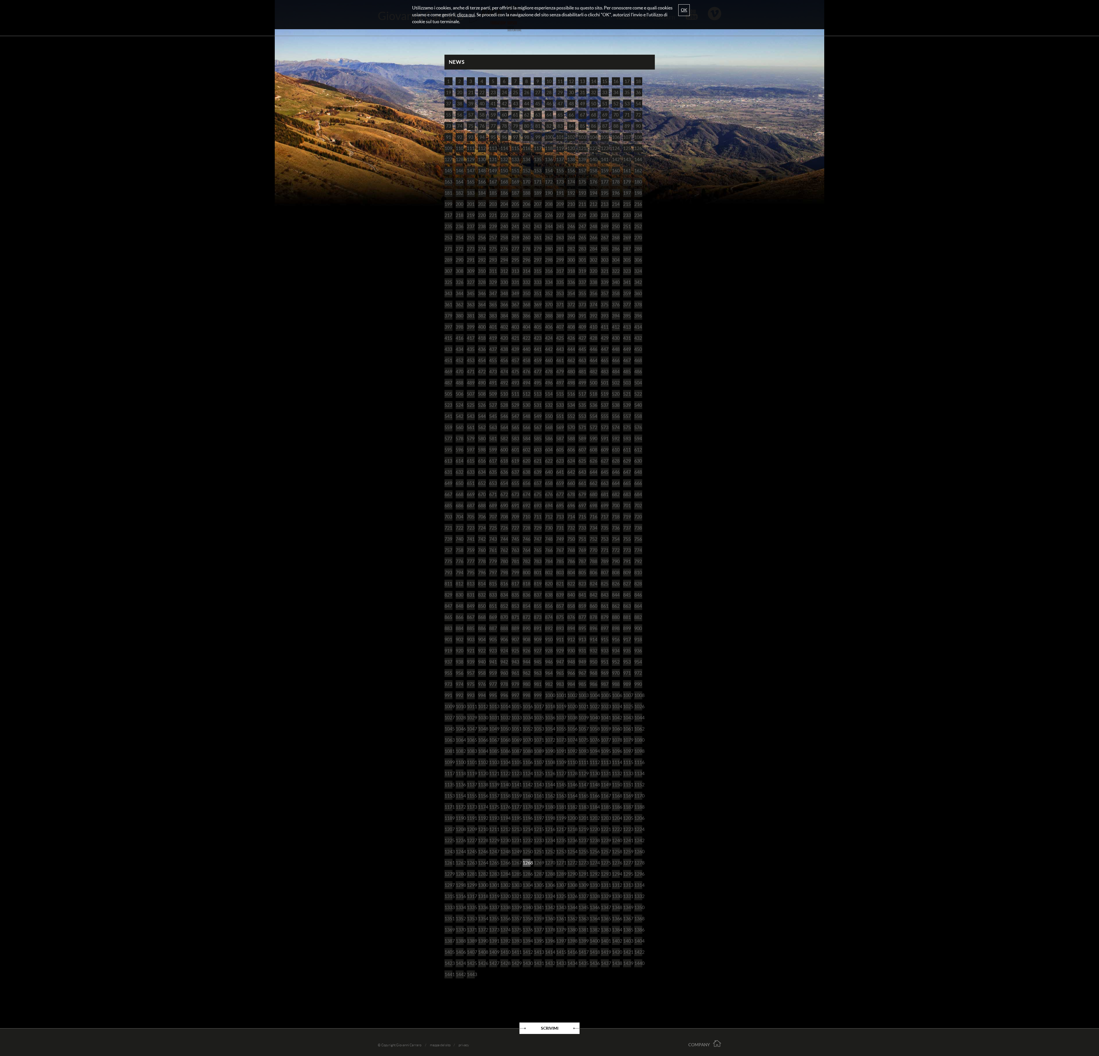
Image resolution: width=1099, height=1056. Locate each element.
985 (582, 684)
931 (582, 650)
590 (593, 438)
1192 (482, 818)
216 (638, 204)
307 (448, 271)
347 (493, 293)
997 (515, 695)
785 (560, 561)
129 (471, 159)
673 (515, 494)
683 (627, 494)
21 (470, 92)
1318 (482, 896)
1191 (471, 818)
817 (515, 583)
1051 (515, 728)
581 (493, 438)
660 (571, 483)
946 (549, 661)
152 (526, 170)
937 (448, 661)
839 (560, 594)
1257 (605, 851)
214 (616, 204)
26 (526, 92)
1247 (493, 851)
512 (526, 393)
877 (582, 617)
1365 (605, 918)
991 (448, 695)
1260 (638, 851)
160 (616, 170)
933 (604, 650)
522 (638, 393)
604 (549, 449)
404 (526, 326)
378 (638, 304)
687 (471, 505)
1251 (538, 851)
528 (504, 405)
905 (493, 639)
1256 (594, 851)
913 (582, 639)
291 (471, 259)
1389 (471, 941)
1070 (527, 740)
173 (560, 181)
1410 (504, 952)
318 (571, 271)
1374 (504, 929)
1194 (504, 818)
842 (593, 594)
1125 (538, 773)
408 (571, 326)
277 (515, 248)
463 (582, 360)
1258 (616, 851)
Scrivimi (549, 1028)
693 (537, 505)
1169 (627, 795)
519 (604, 393)
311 (493, 271)
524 (459, 405)
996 (504, 695)
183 (471, 193)
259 (515, 237)
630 (638, 460)
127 (448, 159)
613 (448, 460)
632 (459, 472)
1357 (515, 918)
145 (448, 170)
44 (526, 103)
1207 (448, 829)
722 (459, 527)
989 (627, 684)
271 (448, 248)
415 (448, 338)
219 (471, 215)
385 (515, 315)
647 (627, 472)
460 (549, 360)
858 (571, 606)
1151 (627, 784)
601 (515, 449)
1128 (571, 773)
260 (526, 237)
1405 (448, 952)
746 (526, 539)
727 (515, 527)
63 (537, 114)
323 (627, 271)
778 (482, 561)
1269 (538, 862)
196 (616, 193)
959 (493, 673)
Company (699, 1044)
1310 (594, 885)
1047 (471, 728)
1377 (538, 929)
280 (549, 248)
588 (571, 438)
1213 (515, 829)
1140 (504, 784)
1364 (594, 918)
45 (537, 103)
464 (593, 360)
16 (615, 81)
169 (515, 181)
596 (459, 449)
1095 (605, 751)
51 (604, 103)
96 (504, 137)
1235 (560, 840)
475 (515, 371)
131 (493, 159)
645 (604, 472)
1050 (504, 728)
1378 (549, 929)
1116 (638, 762)
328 (482, 282)
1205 (627, 818)
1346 (594, 907)
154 (549, 170)
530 (526, 405)
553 (582, 416)
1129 (582, 773)
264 (571, 237)
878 (593, 617)
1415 (560, 952)
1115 (627, 762)
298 (549, 259)
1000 (549, 695)
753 (604, 539)
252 (638, 226)
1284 (504, 874)
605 (560, 449)
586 (549, 438)
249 (604, 226)
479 (560, 371)
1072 (549, 740)
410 (593, 326)
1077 (605, 740)
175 (582, 181)
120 (571, 148)
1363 (582, 918)
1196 (527, 818)
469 (448, 371)
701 (627, 505)
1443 (471, 974)
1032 (504, 717)
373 (582, 304)
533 (560, 405)
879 (604, 617)
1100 (460, 762)
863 (627, 606)
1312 (616, 885)
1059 (605, 728)
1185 (605, 807)
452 (459, 360)
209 (560, 204)
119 (560, 148)
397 (448, 326)
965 (560, 673)
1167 (605, 795)
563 (493, 427)
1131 (605, 773)
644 (593, 472)
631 (448, 472)
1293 (605, 874)
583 (515, 438)
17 (627, 81)
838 (549, 594)
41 (493, 103)
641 (560, 472)
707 (493, 516)
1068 (504, 740)
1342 (549, 907)
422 (526, 338)
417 (471, 338)
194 (593, 193)
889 (515, 628)
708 (504, 516)
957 (471, 673)
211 (582, 204)
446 (593, 349)
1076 (594, 740)
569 (560, 427)
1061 (627, 728)
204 (504, 204)
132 (504, 159)
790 (616, 561)
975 (471, 684)
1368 (638, 918)
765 (537, 550)
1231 (515, 840)
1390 (482, 941)
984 (571, 684)
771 (604, 550)
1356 (504, 918)
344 (459, 293)
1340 (527, 907)
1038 (571, 717)
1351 (448, 918)
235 (448, 226)
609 (604, 449)
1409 (493, 952)
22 (482, 92)
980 (526, 684)
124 (616, 148)
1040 (594, 717)
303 (604, 259)
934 (616, 650)
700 (616, 505)
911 (560, 639)
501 (604, 382)
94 (482, 137)
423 (537, 338)
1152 (638, 784)
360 (638, 293)
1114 (616, 762)
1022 (594, 706)
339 (604, 282)
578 (459, 438)
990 (638, 684)
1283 (493, 874)
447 (604, 349)
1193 (493, 818)
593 (627, 438)
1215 (538, 829)
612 (638, 449)
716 (593, 516)
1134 (638, 773)
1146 (571, 784)
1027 (448, 717)
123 (604, 148)
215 (627, 204)
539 (627, 405)
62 (526, 114)
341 (627, 282)
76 (482, 126)
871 (515, 617)
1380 (571, 929)
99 (537, 137)
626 (593, 460)
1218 (571, 829)
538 (616, 405)
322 (616, 271)
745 (515, 539)
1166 (594, 795)
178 (616, 181)
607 (582, 449)
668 (459, 494)
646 (616, 472)
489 (471, 382)
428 (593, 338)
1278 (638, 862)
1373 (493, 929)
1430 (527, 963)
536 (593, 405)
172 (549, 181)
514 (549, 393)
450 (638, 349)
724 (482, 527)
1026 (638, 706)
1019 (560, 706)
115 (515, 148)
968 (593, 673)
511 (515, 393)
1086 (504, 751)
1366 (616, 918)
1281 (471, 874)
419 (493, 338)
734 (593, 527)
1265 (493, 862)
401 (493, 326)
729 (537, 527)
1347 (605, 907)
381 (471, 315)
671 (493, 494)
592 (616, 438)
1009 (448, 706)
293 (493, 259)
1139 (493, 784)
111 (471, 148)
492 (504, 382)
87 (604, 126)
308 (459, 271)
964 (549, 673)
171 (537, 181)
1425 (471, 963)
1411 (515, 952)
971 (627, 673)
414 (638, 326)
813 (471, 583)
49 (582, 103)
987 (604, 684)
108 (638, 137)
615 (471, 460)
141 (604, 159)
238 (482, 226)
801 (537, 572)
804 (571, 572)
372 (571, 304)
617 (493, 460)
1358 (527, 918)
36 (638, 92)
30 (571, 92)
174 (571, 181)
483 (604, 371)
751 (582, 539)
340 (616, 282)
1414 (549, 952)
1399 (582, 941)
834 (504, 594)
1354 (482, 918)
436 (482, 349)
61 (515, 114)
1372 (482, 929)
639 (537, 472)
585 (537, 438)
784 (549, 561)
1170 (638, 795)
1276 (616, 862)
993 (471, 695)
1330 (616, 896)
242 (526, 226)
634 (482, 472)
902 (459, 639)
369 (537, 304)
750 (571, 539)
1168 (616, 795)
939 (471, 661)
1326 (571, 896)
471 (471, 371)
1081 (448, 751)
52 (615, 103)
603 (537, 449)
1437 (605, 963)
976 (482, 684)
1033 (515, 717)
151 (515, 170)
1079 (627, 740)
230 (593, 215)
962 (526, 673)
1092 (571, 751)
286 (616, 248)
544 (482, 416)
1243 (448, 851)
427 (582, 338)
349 (515, 293)
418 (482, 338)
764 (526, 550)
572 (593, 427)
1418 (594, 952)
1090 (549, 751)
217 (448, 215)
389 (560, 315)
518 (593, 393)
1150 (616, 784)
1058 (594, 728)
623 (560, 460)
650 (459, 483)
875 (560, 617)
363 (471, 304)
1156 (482, 795)
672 (504, 494)
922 (482, 650)
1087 (515, 751)
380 (459, 315)
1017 (538, 706)
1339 (515, 907)
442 (549, 349)
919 (448, 650)
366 (504, 304)
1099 (448, 762)
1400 (594, 941)
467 (627, 360)
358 (616, 293)
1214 (527, 829)
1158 (504, 795)
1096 (616, 751)
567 (537, 427)
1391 (493, 941)
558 (638, 416)
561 (471, 427)
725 (493, 527)
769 (582, 550)
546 (504, 416)
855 (537, 606)
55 (448, 114)
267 (604, 237)
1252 (549, 851)
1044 (638, 717)
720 (638, 516)
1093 (582, 751)
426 (571, 338)
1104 (504, 762)
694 (549, 505)
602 (526, 449)
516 (571, 393)
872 (526, 617)
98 (526, 137)
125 (627, 148)
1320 (504, 896)
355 (582, 293)
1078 (616, 740)
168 (504, 181)
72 (638, 114)
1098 (638, 751)
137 (560, 159)
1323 (538, 896)
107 (627, 137)
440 (526, 349)
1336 (482, 907)
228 (571, 215)
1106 (527, 762)
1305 (538, 885)
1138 (482, 784)
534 (571, 405)
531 (537, 405)
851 (493, 606)
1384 (616, 929)
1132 (616, 773)
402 (504, 326)
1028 (460, 717)
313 (515, 271)
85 (582, 126)
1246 (482, 851)
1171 (448, 807)
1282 (482, 874)
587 (560, 438)
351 (537, 293)
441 (537, 349)
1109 (560, 762)
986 (593, 684)
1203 (605, 818)
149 (493, 170)
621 (537, 460)
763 (515, 550)
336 (571, 282)
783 (537, 561)
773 (627, 550)
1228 (482, 840)
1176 (504, 807)
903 (471, 639)
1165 (582, 795)
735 (604, 527)
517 (582, 393)
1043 (627, 717)
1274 (594, 862)
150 (504, 170)
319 (582, 271)
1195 (515, 818)
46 (549, 103)
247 (582, 226)
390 (571, 315)
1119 (471, 773)
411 (604, 326)
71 (627, 114)
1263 (471, 862)
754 (616, 539)
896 (593, 628)
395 (627, 315)
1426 (482, 963)
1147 (582, 784)
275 (493, 248)
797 (493, 572)
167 (493, 181)
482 (593, 371)
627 (604, 460)
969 (604, 673)
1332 (638, 896)
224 (526, 215)
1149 (605, 784)
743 (493, 539)
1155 (471, 795)
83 (560, 126)
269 (627, 237)
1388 (460, 941)
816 (504, 583)
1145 (560, 784)
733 (582, 527)
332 (526, 282)
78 (504, 126)
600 (504, 449)
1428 (504, 963)
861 (604, 606)
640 (549, 472)
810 (638, 572)
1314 (638, 885)
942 (504, 661)
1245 (471, 851)
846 (638, 594)
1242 (638, 840)
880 (616, 617)
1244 (460, 851)
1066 (482, 740)
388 (549, 315)
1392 (504, 941)
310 (482, 271)
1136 (460, 784)
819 (537, 583)
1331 (627, 896)
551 (560, 416)
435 (471, 349)
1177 (515, 807)
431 (627, 338)
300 (571, 259)
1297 (448, 885)
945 (537, 661)
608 (593, 449)
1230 (504, 840)
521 (627, 393)
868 (482, 617)
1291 (582, 874)
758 (459, 550)
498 (571, 382)
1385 (627, 929)
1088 (527, 751)
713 (560, 516)
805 (582, 572)
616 (482, 460)
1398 (571, 941)
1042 (616, 717)
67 (582, 114)
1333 (448, 907)
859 (582, 606)
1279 (448, 874)
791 (627, 561)
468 (638, 360)
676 (549, 494)
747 (537, 539)
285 (604, 248)
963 (537, 673)
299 (560, 259)
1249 (515, 851)
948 (571, 661)
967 (582, 673)
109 (448, 148)
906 (504, 639)
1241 (627, 840)
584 (526, 438)
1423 (448, 963)
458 (526, 360)
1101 (471, 762)
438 (504, 349)
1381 (582, 929)
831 (471, 594)
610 (616, 449)
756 (638, 539)
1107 (538, 762)
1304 (527, 885)
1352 (460, 918)
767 (560, 550)
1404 (638, 941)
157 (582, 170)
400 (482, 326)
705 (471, 516)
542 (459, 416)
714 (571, 516)
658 (549, 483)
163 (448, 181)
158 (593, 170)
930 (571, 650)
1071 (538, 740)
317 (560, 271)
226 (549, 215)
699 (604, 505)
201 (471, 204)
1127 (560, 773)
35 (627, 92)
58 (482, 114)
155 (560, 170)
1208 (460, 829)
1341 (538, 907)
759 (471, 550)
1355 (493, 918)
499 (582, 382)
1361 (560, 918)
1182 (571, 807)
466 (616, 360)
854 (526, 606)
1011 (471, 706)
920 (459, 650)
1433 (560, 963)
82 (549, 126)
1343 (560, 907)
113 (493, 148)
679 (582, 494)
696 (571, 505)
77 (493, 126)
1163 (560, 795)
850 (482, 606)
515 (560, 393)
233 (627, 215)
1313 (627, 885)
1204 (616, 818)
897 (604, 628)
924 (504, 650)
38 (459, 103)
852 (504, 606)
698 (593, 505)
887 (493, 628)
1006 (616, 695)
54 (638, 103)
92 (459, 137)
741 (471, 539)
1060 (616, 728)
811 (448, 583)
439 (515, 349)
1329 (605, 896)
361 (448, 304)
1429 (515, 963)
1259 (627, 851)
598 (482, 449)
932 (593, 650)
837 (537, 594)
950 (593, 661)
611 (627, 449)
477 (537, 371)
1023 (605, 706)
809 (627, 572)
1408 (482, 952)
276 (504, 248)
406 (549, 326)
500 (593, 382)
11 (560, 81)
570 (571, 427)
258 (504, 237)
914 (593, 639)
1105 (515, 762)
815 (493, 583)
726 (504, 527)
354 (571, 293)
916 (616, 639)
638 (526, 472)
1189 (448, 818)
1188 (638, 807)
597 (471, 449)
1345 (582, 907)
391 (582, 315)
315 (537, 271)
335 (560, 282)
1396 (549, 941)
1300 (482, 885)
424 (549, 338)
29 (560, 92)
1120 (482, 773)
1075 (582, 740)
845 (627, 594)
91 (448, 137)
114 (504, 148)
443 (560, 349)
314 (526, 271)
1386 (638, 929)
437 (493, 349)
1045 (448, 728)
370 (549, 304)
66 (571, 114)
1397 (560, 941)
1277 (627, 862)
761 (493, 550)
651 (471, 483)
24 (504, 92)
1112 (594, 762)
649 (448, 483)
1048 (482, 728)
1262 (460, 862)
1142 (527, 784)
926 (526, 650)
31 (582, 92)
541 (448, 416)
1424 (460, 963)
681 (604, 494)
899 (627, 628)
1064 (460, 740)
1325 (560, 896)
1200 (571, 818)
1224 (638, 829)
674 (526, 494)
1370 (460, 929)
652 (482, 483)
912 (571, 639)
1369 (448, 929)
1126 (549, 773)
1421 (627, 952)
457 (515, 360)
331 (515, 282)
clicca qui (466, 14)
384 (504, 315)
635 (493, 472)
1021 (582, 706)
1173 (471, 807)
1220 (594, 829)
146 (459, 170)
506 (459, 393)
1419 (605, 952)
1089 (538, 751)
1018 (549, 706)
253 (448, 237)
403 (515, 326)
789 (604, 561)
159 (604, 170)
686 (459, 505)
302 (593, 259)
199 (448, 204)
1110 (571, 762)
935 (627, 650)
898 (616, 628)
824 (593, 583)
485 (627, 371)
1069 (515, 740)
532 (549, 405)
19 (448, 92)
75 (470, 126)
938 (459, 661)
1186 (616, 807)
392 (593, 315)
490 (482, 382)
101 (560, 137)
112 (482, 148)
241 (515, 226)
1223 (627, 829)
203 (493, 204)
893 (560, 628)
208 (549, 204)
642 (571, 472)
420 (504, 338)
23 (493, 92)
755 (627, 539)
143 (627, 159)
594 (638, 438)
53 (627, 103)
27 (537, 92)
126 (638, 148)
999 (537, 695)
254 (459, 237)
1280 (460, 874)
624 (571, 460)
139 (582, 159)
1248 (504, 851)
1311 (605, 885)
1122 (504, 773)
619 (515, 460)
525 (471, 405)
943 (515, 661)
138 (571, 159)
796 (482, 572)
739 (448, 539)
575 (627, 427)
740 (459, 539)
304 (616, 259)
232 (616, 215)
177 (604, 181)
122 (593, 148)
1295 (627, 874)
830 (459, 594)
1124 (527, 773)
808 (616, 572)
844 (616, 594)
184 (482, 193)
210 (571, 204)
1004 (594, 695)
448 (616, 349)
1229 (493, 840)
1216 (549, 829)
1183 (582, 807)
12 (571, 81)
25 (515, 92)
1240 (616, 840)
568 (549, 427)
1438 (616, 963)
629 (627, 460)
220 (482, 215)
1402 (616, 941)
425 (560, 338)
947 (560, 661)
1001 (560, 695)
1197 (538, 818)
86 (593, 126)
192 (571, 193)
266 (593, 237)
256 (482, 237)
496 (549, 382)
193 (582, 193)
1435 (582, 963)
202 (482, 204)
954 (638, 661)
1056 (571, 728)
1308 (571, 885)
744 (504, 539)
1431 (538, 963)
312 (504, 271)
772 (616, 550)
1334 (460, 907)
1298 (460, 885)
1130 (594, 773)
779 (493, 561)
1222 (616, 829)
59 (493, 114)
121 (582, 148)
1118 (460, 773)
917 (627, 639)
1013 (493, 706)
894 (571, 628)
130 (482, 159)
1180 (549, 807)
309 (471, 271)
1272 (571, 862)
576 (638, 427)
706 (482, 516)
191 (560, 193)
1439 (627, 963)
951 (604, 661)
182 (459, 193)
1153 (448, 795)
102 (571, 137)
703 (448, 516)
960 (504, 673)
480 (571, 371)
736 (616, 527)
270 (638, 237)
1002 (571, 695)
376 (616, 304)
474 (504, 371)
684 (638, 494)
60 (504, 114)
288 (638, 248)
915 (604, 639)
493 (515, 382)
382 (482, 315)
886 (482, 628)
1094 (594, 751)
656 (526, 483)
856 (549, 606)
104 (593, 137)
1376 (527, 929)
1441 (448, 974)
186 (504, 193)
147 (471, 170)
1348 (616, 907)
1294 (616, 874)
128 (459, 159)
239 (493, 226)
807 (604, 572)
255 (471, 237)
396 (638, 315)
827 (627, 583)
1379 (560, 929)
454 (482, 360)
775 (448, 561)
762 (504, 550)
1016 (527, 706)
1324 (549, 896)
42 (504, 103)
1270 (549, 862)
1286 (527, 874)
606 (571, 449)
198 (638, 193)
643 (582, 472)
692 (526, 505)
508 (482, 393)
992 (459, 695)
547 (515, 416)
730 (549, 527)
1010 (460, 706)
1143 (538, 784)
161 (627, 170)
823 (582, 583)
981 (537, 684)
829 (448, 594)
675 (537, 494)
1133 (627, 773)
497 (560, 382)
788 (593, 561)
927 (537, 650)
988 (616, 684)
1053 (538, 728)
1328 (594, 896)
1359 (538, 918)
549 (537, 416)
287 (627, 248)
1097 (627, 751)
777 (471, 561)
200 (459, 204)
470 (459, 371)
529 (515, 405)
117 (537, 148)
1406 (460, 952)
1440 (638, 963)
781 (515, 561)
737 (627, 527)
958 (482, 673)
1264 (482, 862)
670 (482, 494)
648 (638, 472)
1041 (605, 717)
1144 (549, 784)
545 (493, 416)
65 (560, 114)
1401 (605, 941)
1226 (460, 840)
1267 (515, 862)
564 (504, 427)
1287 (538, 874)
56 (459, 114)
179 (627, 181)
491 (493, 382)
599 (493, 449)
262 (549, 237)
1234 (549, 840)
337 (582, 282)
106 (616, 137)
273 (471, 248)
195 (604, 193)
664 (616, 483)
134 (526, 159)
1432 (549, 963)
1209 (471, 829)
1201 (582, 818)
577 (448, 438)
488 (459, 382)
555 (604, 416)
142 (616, 159)
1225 (448, 840)
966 (571, 673)
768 (571, 550)
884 (459, 628)
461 (560, 360)
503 (627, 382)
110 (459, 148)
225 (537, 215)
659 (560, 483)
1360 (549, 918)
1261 (448, 862)
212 (593, 204)
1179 (538, 807)
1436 (594, 963)
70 (615, 114)
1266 (504, 862)
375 (604, 304)
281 (560, 248)
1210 (482, 829)
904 (482, 639)
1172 (460, 807)
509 (493, 393)
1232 (527, 840)
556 (616, 416)
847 (448, 606)
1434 (571, 963)
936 (638, 650)
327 (471, 282)
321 (604, 271)
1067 (493, 740)
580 (482, 438)
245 (560, 226)
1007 (627, 695)
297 (537, 259)
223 (515, 215)
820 (549, 583)
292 (482, 259)
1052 (527, 728)
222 (504, 215)
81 (537, 126)
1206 (638, 818)
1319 (493, 896)
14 (593, 81)
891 (537, 628)
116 (526, 148)
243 (537, 226)
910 (549, 639)
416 (459, 338)
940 (482, 661)
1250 (527, 851)
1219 (582, 829)
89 (627, 126)
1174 (482, 807)
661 (582, 483)
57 (470, 114)
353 (560, 293)
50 (593, 103)
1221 (605, 829)
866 (459, 617)
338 (593, 282)
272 (459, 248)
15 (604, 81)
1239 (605, 840)
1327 (582, 896)
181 (448, 193)
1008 (638, 695)
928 (549, 650)
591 (604, 438)
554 (593, 416)
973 (448, 684)
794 (459, 572)
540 (638, 405)
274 (482, 248)
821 (560, 583)
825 (604, 583)
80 (526, 126)
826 (616, 583)
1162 (549, 795)
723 (471, 527)
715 (582, 516)
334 (549, 282)
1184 (594, 807)
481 (582, 371)
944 (526, 661)
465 (604, 360)
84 (571, 126)
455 (493, 360)
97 (515, 137)
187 (515, 193)
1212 (504, 829)
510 (504, 393)
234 (638, 215)
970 (616, 673)
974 (459, 684)
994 (482, 695)
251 (627, 226)
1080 (638, 740)
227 (560, 215)
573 (604, 427)
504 (638, 382)
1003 (582, 695)
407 (560, 326)
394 (616, 315)
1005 (605, 695)
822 (571, 583)
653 (493, 483)
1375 (515, 929)
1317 (471, 896)
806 (593, 572)
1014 (504, 706)
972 (638, 673)
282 (571, 248)
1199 (560, 818)
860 (593, 606)
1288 (549, 874)
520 (616, 393)
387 (537, 315)
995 (493, 695)
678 (571, 494)
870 (504, 617)
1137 (471, 784)
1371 (471, 929)
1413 (538, 952)
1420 (616, 952)
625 (582, 460)
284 (593, 248)
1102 (482, 762)
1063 (448, 740)
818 (526, 583)
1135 (448, 784)
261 (537, 237)
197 (627, 193)
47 (560, 103)
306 (638, 259)
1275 (605, 862)
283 (582, 248)
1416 (571, 952)
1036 (549, 717)
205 (515, 204)
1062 (638, 728)
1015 (515, 706)
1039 (582, 717)
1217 (560, 829)
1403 (627, 941)
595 (448, 449)
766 (549, 550)
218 (459, 215)
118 (549, 148)
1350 (638, 907)
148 (482, 170)
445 (582, 349)
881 (627, 617)
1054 (549, 728)
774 (638, 550)
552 (571, 416)
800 (526, 572)
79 (515, 126)
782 (526, 561)
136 (549, 159)
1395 (538, 941)
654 (504, 483)
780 (504, 561)
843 (604, 594)
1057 (582, 728)
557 (627, 416)
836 (526, 594)
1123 (515, 773)
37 (448, 103)
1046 (460, 728)
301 (582, 259)
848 (459, 606)
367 (515, 304)
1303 (515, 885)
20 (459, 92)
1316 (460, 896)
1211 (493, 829)
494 (526, 382)
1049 (493, 728)
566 (526, 427)
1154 (460, 795)
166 (482, 181)
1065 (471, 740)
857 (560, 606)
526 (482, 405)
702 (638, 505)
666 (638, 483)
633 (471, 472)
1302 (504, 885)
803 (560, 572)
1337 (493, 907)
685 (448, 505)
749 (560, 539)
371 (560, 304)
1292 (594, 874)
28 (549, 92)
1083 (471, 751)
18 (638, 81)
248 (593, 226)
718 (616, 516)
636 (504, 472)
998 (526, 695)
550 (549, 416)
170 (526, 181)
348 (504, 293)
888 (504, 628)
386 (526, 315)
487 (448, 382)
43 (515, 103)
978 (504, 684)
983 (560, 684)
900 (638, 628)
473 (493, 371)
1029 (471, 717)
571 (582, 427)
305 (627, 259)
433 (448, 349)
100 (549, 137)
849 (471, 606)
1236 (571, 840)
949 (582, 661)
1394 (527, 941)
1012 (482, 706)
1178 (527, 807)
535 (582, 405)
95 (493, 137)
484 (616, 371)
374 (593, 304)
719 (627, 516)
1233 (538, 840)
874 (549, 617)
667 (448, 494)
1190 (460, 818)
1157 (493, 795)
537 (604, 405)
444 (571, 349)
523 (448, 405)
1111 (582, 762)
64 (549, 114)
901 (448, 639)
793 (448, 572)
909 (537, 639)
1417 (582, 952)
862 (616, 606)
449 (627, 349)
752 (593, 539)
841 (582, 594)
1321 (515, 896)
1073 (560, 740)
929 (560, 650)
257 (493, 237)
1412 (527, 952)
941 (493, 661)
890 (526, 628)
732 (571, 527)
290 (459, 259)
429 (604, 338)
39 (470, 103)
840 (571, 594)
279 (537, 248)
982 (549, 684)
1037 (560, 717)
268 (616, 237)
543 (471, 416)
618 (504, 460)
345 (471, 293)
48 (571, 103)
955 (448, 673)
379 (448, 315)
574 (616, 427)
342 (638, 282)
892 (549, 628)
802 (549, 572)
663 (604, 483)
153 (537, 170)
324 (638, 271)
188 (526, 193)
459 (537, 360)
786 (571, 561)
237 (471, 226)
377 (627, 304)
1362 (571, 918)
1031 (493, 717)
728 (526, 527)
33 (604, 92)
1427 (493, 963)
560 (459, 427)
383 (493, 315)
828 (638, 583)
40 (482, 103)
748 (549, 539)
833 (493, 594)
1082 (460, 751)
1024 (616, 706)
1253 (560, 851)
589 (582, 438)
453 (471, 360)
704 (459, 516)
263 (560, 237)
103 (582, 137)
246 (571, 226)
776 (459, 561)
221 (493, 215)
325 (448, 282)
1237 (582, 840)
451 (448, 360)
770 (593, 550)
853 (515, 606)
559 (448, 427)
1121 (493, 773)
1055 (560, 728)
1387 (448, 941)
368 (526, 304)
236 (459, 226)
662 (593, 483)
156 (571, 170)
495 (537, 382)
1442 (460, 974)
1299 (471, 885)
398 (459, 326)
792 (638, 561)
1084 (482, 751)
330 (504, 282)
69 (604, 114)
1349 (627, 907)
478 (549, 371)
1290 (571, 874)
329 (493, 282)
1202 (594, 818)
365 (493, 304)
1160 (527, 795)
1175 (493, 807)
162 (638, 170)
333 (537, 282)
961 (515, 673)
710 (526, 516)
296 (526, 259)
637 (515, 472)
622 (549, 460)
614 (459, 460)
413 (627, 326)
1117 (448, 773)
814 (482, 583)
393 (604, 315)
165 (471, 181)
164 (459, 181)
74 (459, 126)
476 (526, 371)
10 (549, 81)
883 (448, 628)
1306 (549, 885)
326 (459, 282)
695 (560, 505)
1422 (638, 952)
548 (526, 416)
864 (638, 606)
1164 (571, 795)
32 (593, 92)
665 (627, 483)
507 (471, 393)
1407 (471, 952)
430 (616, 338)
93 (470, 137)
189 (537, 193)
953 (627, 661)
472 (482, 371)
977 (493, 684)
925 (515, 650)
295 (515, 259)
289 (448, 259)
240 (504, 226)
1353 (471, 918)
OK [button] (684, 9)
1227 (471, 840)
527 (493, 405)
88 (615, 126)
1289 (560, 874)
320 (593, 271)
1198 (549, 818)
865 (448, 617)
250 (616, 226)
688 (482, 505)
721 (448, 527)
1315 (448, 896)
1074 (571, 740)
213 (604, 204)
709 (515, 516)
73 (448, 126)
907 (515, 639)
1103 (493, 762)
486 (638, 371)
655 (515, 483)
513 (537, 393)
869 (493, 617)
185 (493, 193)
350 (526, 293)
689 (493, 505)
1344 (571, 907)
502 (616, 382)
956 (459, 673)
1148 (594, 784)
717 (604, 516)
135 (537, 159)
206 (526, 204)
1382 (594, 929)
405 (537, 326)
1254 (571, 851)
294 (504, 259)
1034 (527, 717)
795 (471, 572)
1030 (482, 717)
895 (582, 628)
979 (515, 684)
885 (471, 628)
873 (537, 617)
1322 (527, 896)
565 (515, 427)
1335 (471, 907)
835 (515, 594)
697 (582, 505)
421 (515, 338)
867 (471, 617)
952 (616, 661)
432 (638, 338)
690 (504, 505)
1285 (515, 874)
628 (616, 460)
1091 (560, 751)
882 (638, 617)
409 (582, 326)
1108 (549, 762)
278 (526, 248)
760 (482, 550)
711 (537, 516)
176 (593, 181)
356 (593, 293)
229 (582, 215)
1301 (493, 885)
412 (616, 326)
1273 (582, 862)
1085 (493, 751)
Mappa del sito (440, 1045)
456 (504, 360)
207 (537, 204)
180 (638, 181)
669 (471, 494)
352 (549, 293)
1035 (538, 717)
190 (549, 193)
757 (448, 550)
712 (549, 516)
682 (616, 494)
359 (627, 293)
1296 (638, 874)
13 (582, 81)
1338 (504, 907)
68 (593, 114)
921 (471, 650)
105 (604, 137)
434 (459, 349)
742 (482, 539)
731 (560, 527)
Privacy (463, 1045)
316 (549, 271)
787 (582, 561)
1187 (627, 807)
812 (459, 583)
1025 (627, 706)
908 (526, 639)
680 (593, 494)
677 (560, 494)
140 (593, 159)
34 (615, 92)
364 (482, 304)
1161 (538, 795)
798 (504, 572)
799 (515, 572)
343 (448, 293)
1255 (582, 851)
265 (582, 237)
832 (482, 594)
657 (537, 483)
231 (604, 215)
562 (482, 427)
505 (448, 393)
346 (482, 293)
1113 (605, 762)
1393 (515, 941)
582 (504, 438)
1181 (560, 807)
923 (493, 650)
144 (638, 159)
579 (471, 438)
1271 (560, 862)
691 (515, 505)
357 (604, 293)
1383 (605, 929)
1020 (571, 706)
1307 (560, 885)
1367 (627, 918)
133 (515, 159)
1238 (594, 840)
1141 (515, 784)
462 (571, 360)
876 (571, 617)
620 (526, 460)
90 (638, 126)
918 (638, 639)
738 (638, 527)
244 (549, 226)
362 (459, 304)
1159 (515, 795)
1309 (582, 885)
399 (471, 326)
